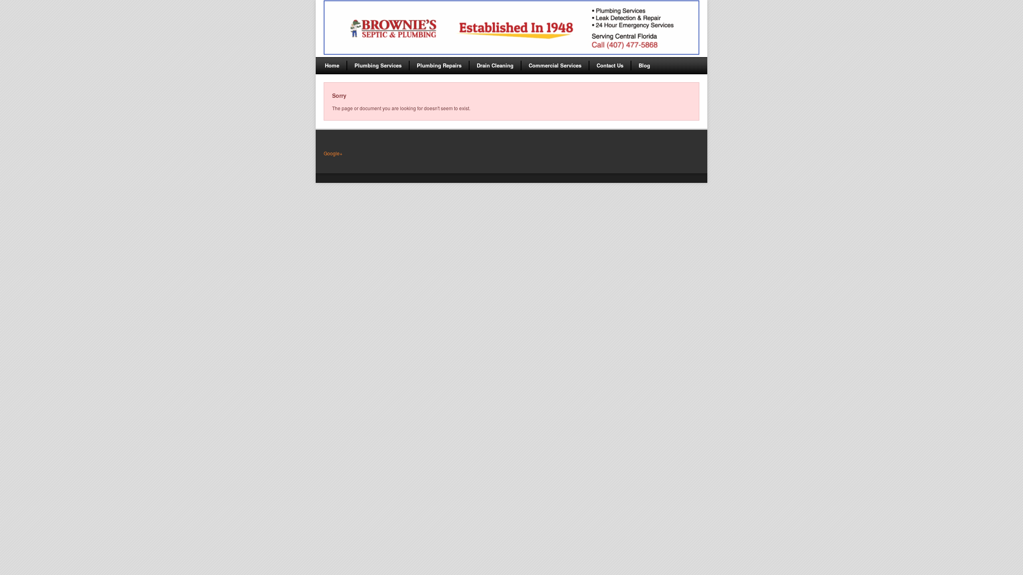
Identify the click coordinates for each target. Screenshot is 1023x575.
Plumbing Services (378, 65)
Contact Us (610, 65)
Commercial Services (555, 65)
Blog (644, 65)
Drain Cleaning (495, 65)
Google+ (333, 153)
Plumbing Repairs (439, 65)
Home (332, 65)
